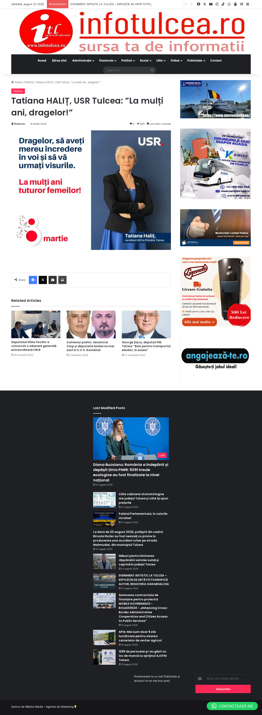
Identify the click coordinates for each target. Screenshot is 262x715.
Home (18, 82)
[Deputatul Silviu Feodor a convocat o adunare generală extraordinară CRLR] (35, 324)
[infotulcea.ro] (131, 31)
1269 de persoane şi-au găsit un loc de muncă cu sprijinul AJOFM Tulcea (143, 655)
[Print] (62, 280)
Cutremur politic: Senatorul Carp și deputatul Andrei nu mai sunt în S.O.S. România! (90, 346)
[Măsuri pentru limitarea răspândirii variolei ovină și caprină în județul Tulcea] (104, 561)
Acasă (42, 60)
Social (144, 60)
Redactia (19, 123)
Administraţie (81, 60)
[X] (43, 280)
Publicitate (194, 60)
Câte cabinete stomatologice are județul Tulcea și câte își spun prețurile (143, 498)
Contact (215, 60)
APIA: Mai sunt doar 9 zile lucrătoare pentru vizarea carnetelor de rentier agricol (140, 636)
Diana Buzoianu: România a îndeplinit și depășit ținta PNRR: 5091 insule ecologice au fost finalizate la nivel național (130, 472)
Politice (29, 82)
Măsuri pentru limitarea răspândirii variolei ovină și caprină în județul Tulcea (139, 560)
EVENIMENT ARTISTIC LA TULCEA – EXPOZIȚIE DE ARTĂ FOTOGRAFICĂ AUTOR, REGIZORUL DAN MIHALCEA (139, 4)
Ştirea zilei (59, 60)
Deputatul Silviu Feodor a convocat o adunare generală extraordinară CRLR (33, 346)
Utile (159, 60)
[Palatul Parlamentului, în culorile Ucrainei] (104, 519)
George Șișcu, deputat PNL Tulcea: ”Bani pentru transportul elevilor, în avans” (146, 346)
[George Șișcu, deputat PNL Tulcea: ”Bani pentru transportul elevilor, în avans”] (146, 324)
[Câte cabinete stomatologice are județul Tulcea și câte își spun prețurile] (104, 499)
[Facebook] (33, 280)
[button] (232, 706)
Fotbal (175, 60)
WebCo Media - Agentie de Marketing (49, 706)
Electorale (106, 60)
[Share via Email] (53, 280)
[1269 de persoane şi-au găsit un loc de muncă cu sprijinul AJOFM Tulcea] (104, 657)
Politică (126, 60)
